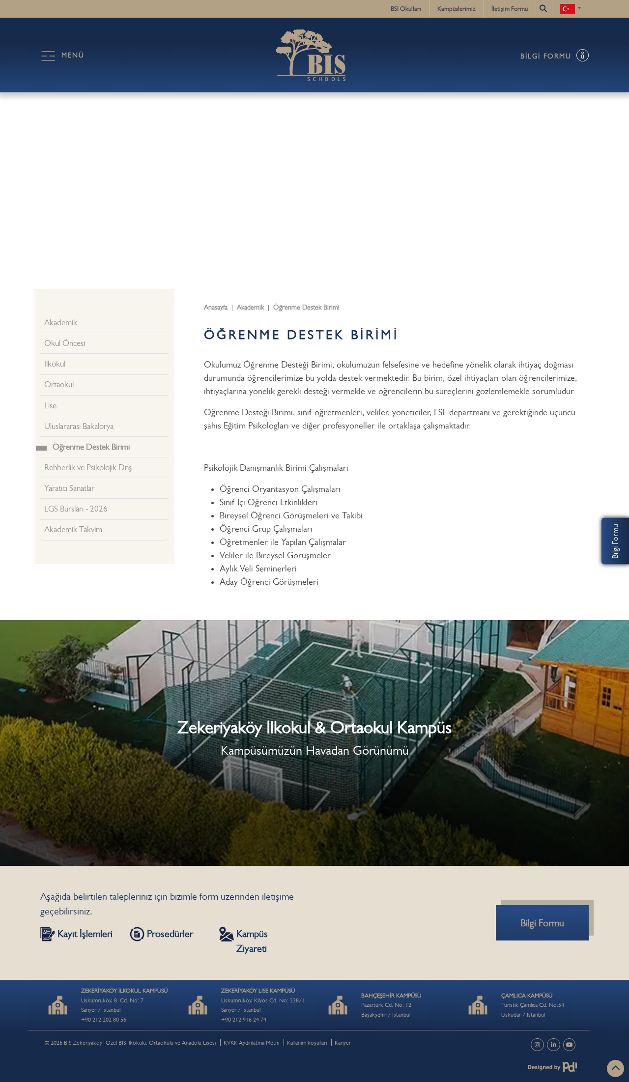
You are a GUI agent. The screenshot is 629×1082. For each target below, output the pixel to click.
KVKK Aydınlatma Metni (251, 1042)
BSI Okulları (406, 8)
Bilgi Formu (615, 541)
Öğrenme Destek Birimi (91, 447)
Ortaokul (59, 384)
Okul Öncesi (64, 343)
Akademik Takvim (73, 529)
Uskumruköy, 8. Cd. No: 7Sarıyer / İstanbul (124, 1000)
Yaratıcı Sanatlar (69, 488)
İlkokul (54, 364)
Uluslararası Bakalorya (79, 426)
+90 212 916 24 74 (243, 1019)
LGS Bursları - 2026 (76, 508)
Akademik (60, 322)
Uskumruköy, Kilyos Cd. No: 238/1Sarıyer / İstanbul (263, 1000)
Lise (50, 405)
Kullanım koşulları (307, 1042)
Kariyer (343, 1042)
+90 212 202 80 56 (103, 1019)
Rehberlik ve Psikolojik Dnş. (89, 467)
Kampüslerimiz (456, 8)
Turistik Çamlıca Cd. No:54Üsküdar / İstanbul (532, 1005)
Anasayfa (216, 307)
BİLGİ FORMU (547, 56)
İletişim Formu (509, 8)
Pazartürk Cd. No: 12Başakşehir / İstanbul (391, 1005)
